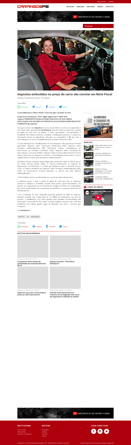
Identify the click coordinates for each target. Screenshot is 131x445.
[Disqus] (49, 325)
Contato (110, 7)
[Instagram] (100, 431)
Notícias (70, 7)
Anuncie (111, 1)
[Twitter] (106, 431)
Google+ (93, 435)
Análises (80, 7)
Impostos (21, 216)
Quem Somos (101, 1)
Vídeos (100, 7)
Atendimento (21, 432)
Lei (28, 216)
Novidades (45, 430)
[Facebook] (93, 431)
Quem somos (21, 430)
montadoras (35, 216)
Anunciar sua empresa (24, 434)
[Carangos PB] (33, 7)
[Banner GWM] (98, 126)
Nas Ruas (91, 7)
